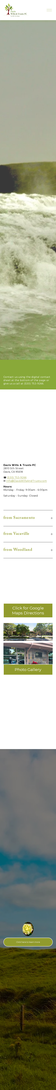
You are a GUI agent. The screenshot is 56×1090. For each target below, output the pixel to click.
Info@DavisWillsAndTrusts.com (26, 481)
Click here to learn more (28, 942)
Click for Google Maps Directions (28, 610)
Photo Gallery (28, 669)
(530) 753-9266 (16, 477)
